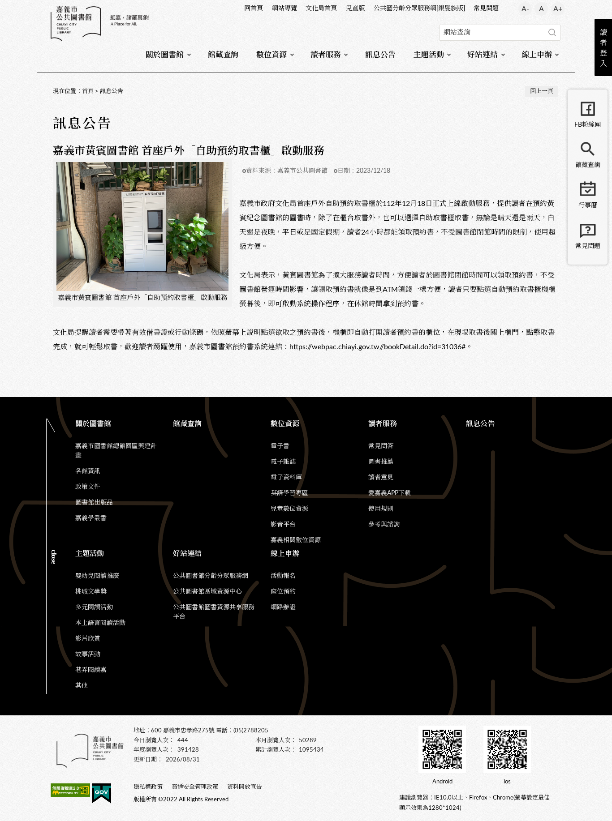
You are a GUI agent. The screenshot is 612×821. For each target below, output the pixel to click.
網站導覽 (284, 8)
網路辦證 (283, 607)
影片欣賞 (87, 639)
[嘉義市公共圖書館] (100, 23)
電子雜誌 (283, 462)
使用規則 (380, 509)
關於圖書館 (165, 55)
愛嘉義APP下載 (389, 493)
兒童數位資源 (289, 509)
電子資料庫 (286, 478)
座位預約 (283, 592)
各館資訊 (87, 471)
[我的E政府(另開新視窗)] (101, 795)
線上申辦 (536, 55)
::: (51, 7)
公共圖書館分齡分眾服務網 (210, 576)
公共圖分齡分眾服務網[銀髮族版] (419, 8)
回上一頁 (541, 91)
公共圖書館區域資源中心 (207, 592)
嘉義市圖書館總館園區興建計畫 (116, 451)
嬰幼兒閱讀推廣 (97, 576)
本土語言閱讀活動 (100, 623)
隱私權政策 (148, 787)
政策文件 (87, 487)
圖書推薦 (380, 462)
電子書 (280, 446)
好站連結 (482, 55)
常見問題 (486, 8)
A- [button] (525, 9)
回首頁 (253, 8)
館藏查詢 (223, 55)
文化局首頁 (321, 8)
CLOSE (54, 557)
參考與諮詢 (384, 525)
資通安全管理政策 (195, 787)
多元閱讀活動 (94, 607)
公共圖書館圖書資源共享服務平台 (213, 612)
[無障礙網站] (70, 791)
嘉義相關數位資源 (296, 540)
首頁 (88, 91)
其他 (81, 686)
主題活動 (429, 55)
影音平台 (283, 525)
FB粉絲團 (587, 125)
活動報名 (283, 576)
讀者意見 (380, 478)
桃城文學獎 (91, 592)
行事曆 (587, 205)
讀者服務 (325, 55)
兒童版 (355, 8)
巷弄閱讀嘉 (91, 670)
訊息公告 (380, 55)
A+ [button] (557, 9)
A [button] (541, 9)
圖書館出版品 (94, 503)
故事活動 (87, 654)
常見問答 (380, 446)
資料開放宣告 (244, 787)
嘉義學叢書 (91, 518)
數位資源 (271, 55)
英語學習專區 (289, 493)
